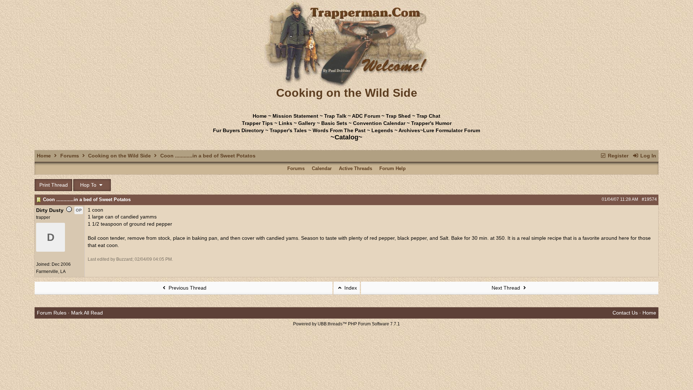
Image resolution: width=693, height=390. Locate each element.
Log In (647, 156)
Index (350, 288)
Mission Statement (295, 116)
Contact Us (625, 313)
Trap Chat (428, 116)
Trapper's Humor (431, 123)
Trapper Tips (257, 123)
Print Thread (53, 185)
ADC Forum (366, 116)
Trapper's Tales (288, 130)
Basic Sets (334, 123)
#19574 (649, 199)
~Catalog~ (346, 137)
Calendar (322, 168)
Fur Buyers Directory (238, 130)
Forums (69, 156)
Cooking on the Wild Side (119, 156)
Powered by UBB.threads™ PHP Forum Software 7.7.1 (346, 323)
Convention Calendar (379, 123)
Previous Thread (186, 288)
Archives (409, 130)
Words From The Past (339, 130)
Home (260, 116)
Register (617, 156)
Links (285, 123)
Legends (382, 130)
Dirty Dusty (50, 210)
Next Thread (507, 288)
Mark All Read (87, 313)
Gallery (306, 123)
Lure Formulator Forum (451, 130)
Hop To (89, 185)
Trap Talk (335, 116)
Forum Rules (51, 313)
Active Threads (355, 168)
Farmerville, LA (51, 271)
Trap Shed (398, 116)
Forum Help (392, 168)
